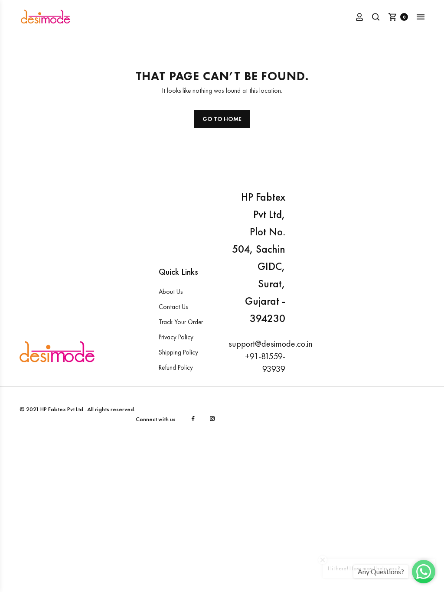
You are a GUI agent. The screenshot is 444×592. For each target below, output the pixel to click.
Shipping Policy (178, 352)
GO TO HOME (222, 119)
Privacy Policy (176, 337)
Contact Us (173, 307)
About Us (171, 291)
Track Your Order (181, 322)
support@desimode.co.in (271, 343)
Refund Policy (176, 367)
